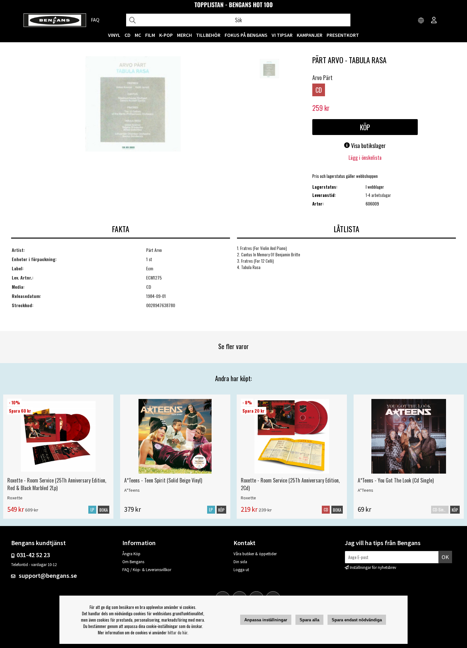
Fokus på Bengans (246, 35)
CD (128, 35)
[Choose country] (421, 20)
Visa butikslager (368, 145)
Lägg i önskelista (365, 157)
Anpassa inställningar (265, 620)
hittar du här (177, 632)
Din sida (240, 561)
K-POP (166, 35)
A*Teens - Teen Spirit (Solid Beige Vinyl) (163, 480)
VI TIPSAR (282, 35)
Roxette (15, 498)
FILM (150, 35)
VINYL (114, 35)
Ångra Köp (131, 554)
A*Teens (132, 490)
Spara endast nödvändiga (357, 620)
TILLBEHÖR (208, 35)
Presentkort (343, 35)
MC (138, 35)
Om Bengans (133, 561)
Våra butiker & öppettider (255, 554)
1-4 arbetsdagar (378, 195)
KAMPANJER (309, 35)
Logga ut (241, 569)
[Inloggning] (434, 20)
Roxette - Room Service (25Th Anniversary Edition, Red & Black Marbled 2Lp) (56, 484)
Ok (445, 557)
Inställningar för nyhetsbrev (373, 567)
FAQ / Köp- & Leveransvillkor (146, 569)
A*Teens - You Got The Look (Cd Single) (396, 480)
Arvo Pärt (322, 77)
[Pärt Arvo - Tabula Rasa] (133, 104)
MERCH (184, 35)
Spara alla (309, 620)
